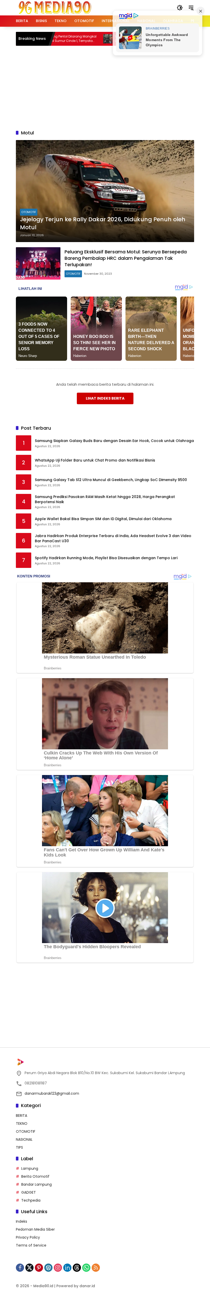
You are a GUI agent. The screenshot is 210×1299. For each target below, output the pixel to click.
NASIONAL (24, 1139)
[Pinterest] (39, 1268)
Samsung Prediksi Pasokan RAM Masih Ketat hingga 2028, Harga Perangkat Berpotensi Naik (105, 499)
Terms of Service (31, 1245)
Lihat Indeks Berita (105, 398)
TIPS (19, 1147)
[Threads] (77, 1268)
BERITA (21, 1115)
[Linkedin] (67, 1268)
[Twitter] (29, 1268)
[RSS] (96, 1268)
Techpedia (30, 1200)
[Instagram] (58, 1268)
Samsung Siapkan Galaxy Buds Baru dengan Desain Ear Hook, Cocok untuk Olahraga (114, 440)
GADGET (28, 1192)
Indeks (21, 1221)
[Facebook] (20, 1268)
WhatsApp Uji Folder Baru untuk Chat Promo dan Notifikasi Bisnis (95, 460)
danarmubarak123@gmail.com (52, 1093)
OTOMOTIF (28, 212)
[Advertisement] (113, 87)
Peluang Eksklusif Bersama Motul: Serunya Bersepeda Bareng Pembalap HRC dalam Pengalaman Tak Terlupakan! (126, 258)
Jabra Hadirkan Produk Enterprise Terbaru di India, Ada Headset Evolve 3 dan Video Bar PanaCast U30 (113, 538)
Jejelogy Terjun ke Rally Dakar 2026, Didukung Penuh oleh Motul (102, 223)
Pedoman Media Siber (35, 1229)
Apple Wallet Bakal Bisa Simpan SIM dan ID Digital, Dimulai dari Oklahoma (103, 519)
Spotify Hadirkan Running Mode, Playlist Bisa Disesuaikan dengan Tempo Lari (106, 558)
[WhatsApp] (86, 1268)
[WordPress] (48, 1268)
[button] (180, 8)
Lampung (29, 1168)
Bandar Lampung (36, 1184)
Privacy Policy (28, 1237)
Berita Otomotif (35, 1176)
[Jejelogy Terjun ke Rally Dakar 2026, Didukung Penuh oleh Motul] (105, 191)
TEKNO (21, 1123)
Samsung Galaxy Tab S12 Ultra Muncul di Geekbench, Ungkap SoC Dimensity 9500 (111, 479)
